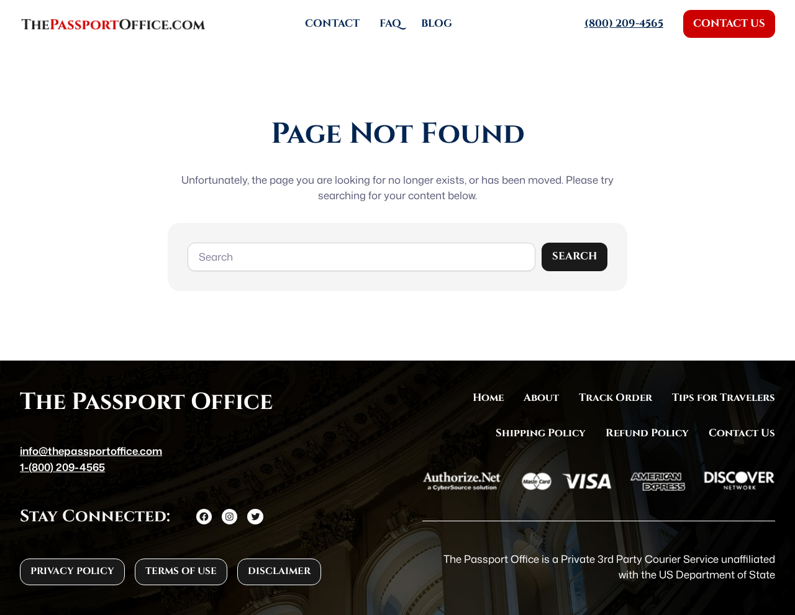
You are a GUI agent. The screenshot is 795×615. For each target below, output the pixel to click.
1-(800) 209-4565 (62, 467)
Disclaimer (279, 571)
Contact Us (729, 23)
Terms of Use (181, 571)
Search (574, 256)
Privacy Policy (72, 571)
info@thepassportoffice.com (91, 451)
